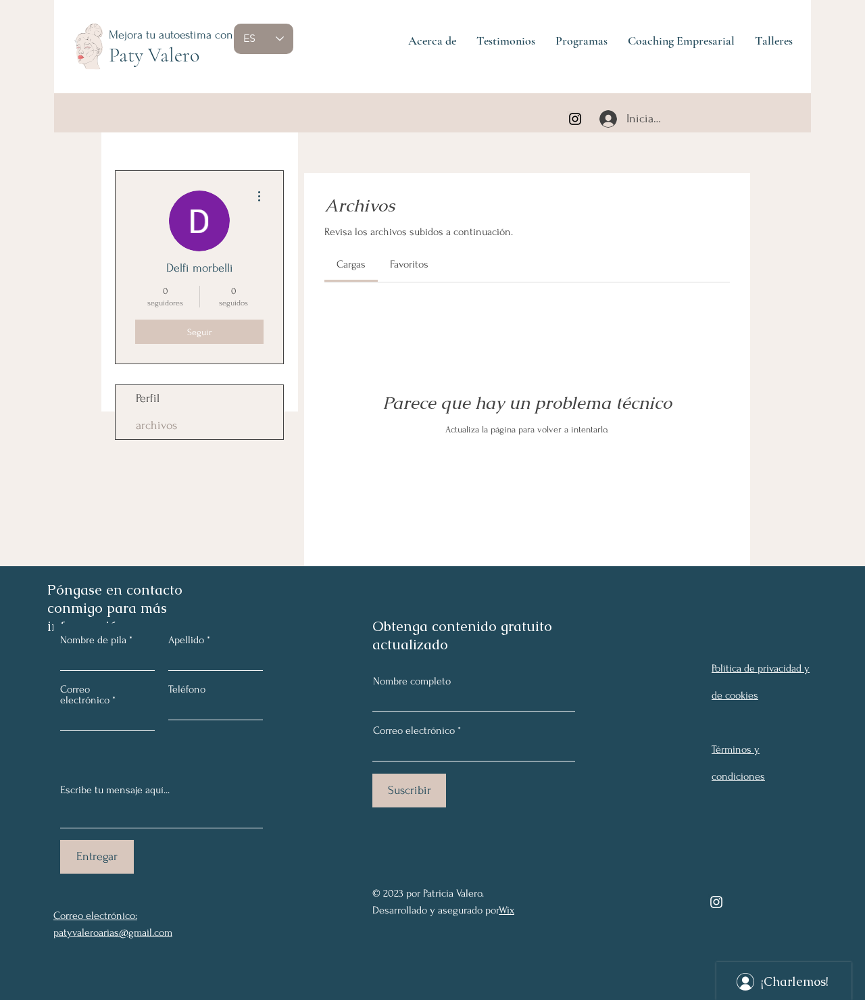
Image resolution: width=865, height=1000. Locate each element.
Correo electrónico (414, 730)
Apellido (186, 639)
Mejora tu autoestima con (171, 34)
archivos (156, 425)
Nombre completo (412, 681)
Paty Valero (154, 55)
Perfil (147, 398)
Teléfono (186, 689)
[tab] (351, 264)
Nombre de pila (93, 639)
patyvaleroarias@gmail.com (112, 932)
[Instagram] (575, 119)
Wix (506, 910)
